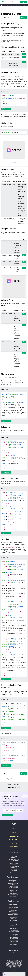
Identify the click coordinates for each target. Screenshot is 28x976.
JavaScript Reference (13, 883)
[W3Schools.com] (14, 825)
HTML (6, 5)
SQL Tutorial (14, 862)
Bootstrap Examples (13, 914)
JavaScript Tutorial (14, 859)
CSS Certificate (14, 930)
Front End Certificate (14, 933)
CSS (11, 5)
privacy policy (17, 968)
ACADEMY (13, 958)
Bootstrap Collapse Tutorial (8, 42)
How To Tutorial (14, 860)
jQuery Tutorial (14, 872)
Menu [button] (7, 2)
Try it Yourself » (6, 109)
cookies (11, 968)
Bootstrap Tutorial (14, 866)
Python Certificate (14, 935)
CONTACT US (14, 847)
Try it (24, 54)
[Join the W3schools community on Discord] (13, 787)
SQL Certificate (14, 934)
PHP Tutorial (14, 867)
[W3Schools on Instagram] (18, 787)
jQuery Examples (13, 920)
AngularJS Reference (13, 894)
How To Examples (13, 909)
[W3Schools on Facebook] (16, 787)
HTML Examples (13, 904)
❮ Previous (6, 18)
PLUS (14, 829)
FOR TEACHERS (14, 839)
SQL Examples (13, 910)
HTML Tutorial (14, 856)
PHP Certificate (14, 937)
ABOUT (16, 956)
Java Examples (13, 917)
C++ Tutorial (14, 870)
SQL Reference (13, 884)
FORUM (11, 956)
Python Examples (13, 911)
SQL (24, 5)
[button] (12, 2)
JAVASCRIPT (17, 5)
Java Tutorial (14, 869)
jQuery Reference (13, 896)
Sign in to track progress (14, 779)
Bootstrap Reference (13, 889)
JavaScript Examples (13, 907)
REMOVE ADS (14, 163)
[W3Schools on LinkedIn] (11, 787)
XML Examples (13, 918)
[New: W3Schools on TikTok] (19, 787)
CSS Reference (13, 882)
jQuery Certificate (14, 938)
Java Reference (13, 893)
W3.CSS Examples (13, 913)
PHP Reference (13, 890)
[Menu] (2, 5)
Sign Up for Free (8, 815)
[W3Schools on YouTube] (9, 787)
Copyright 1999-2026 (10, 971)
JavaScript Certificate (14, 931)
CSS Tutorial (14, 857)
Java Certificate (14, 940)
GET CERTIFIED (14, 836)
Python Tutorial (14, 863)
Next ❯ (23, 18)
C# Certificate (14, 943)
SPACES (14, 832)
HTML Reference (13, 880)
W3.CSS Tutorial (14, 865)
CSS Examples (13, 906)
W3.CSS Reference (13, 887)
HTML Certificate (14, 928)
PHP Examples (13, 916)
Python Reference (13, 886)
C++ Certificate (14, 941)
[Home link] (2, 2)
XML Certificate (14, 944)
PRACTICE (14, 843)
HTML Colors (13, 892)
